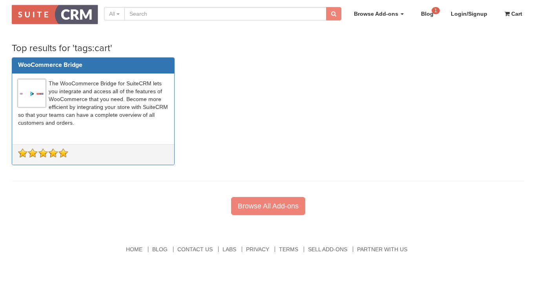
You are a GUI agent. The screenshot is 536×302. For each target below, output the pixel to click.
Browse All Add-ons (268, 206)
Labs (229, 249)
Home (134, 249)
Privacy (257, 249)
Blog (429, 12)
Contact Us (195, 249)
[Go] (333, 13)
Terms (288, 249)
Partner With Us (382, 249)
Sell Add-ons (327, 249)
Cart (516, 14)
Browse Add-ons (377, 14)
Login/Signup (469, 14)
